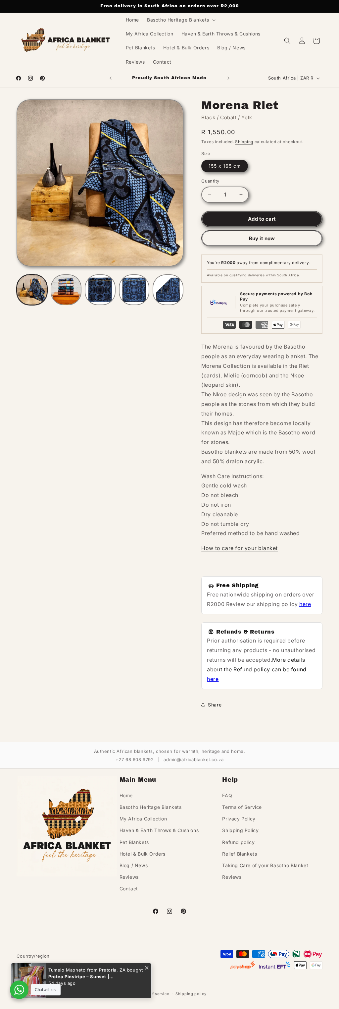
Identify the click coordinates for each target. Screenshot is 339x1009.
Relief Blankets (239, 854)
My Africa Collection (143, 818)
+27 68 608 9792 (135, 759)
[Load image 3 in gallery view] (100, 289)
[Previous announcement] (110, 78)
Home (126, 795)
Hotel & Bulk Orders (143, 854)
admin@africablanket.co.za (193, 759)
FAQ (227, 795)
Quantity (210, 181)
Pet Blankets (134, 842)
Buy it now (262, 238)
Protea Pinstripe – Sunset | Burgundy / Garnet (78, 976)
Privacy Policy (238, 818)
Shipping (244, 141)
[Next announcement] (228, 78)
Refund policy (238, 842)
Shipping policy (191, 993)
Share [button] (214, 704)
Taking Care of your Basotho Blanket (265, 865)
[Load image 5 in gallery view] (168, 289)
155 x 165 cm (225, 166)
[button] (180, 20)
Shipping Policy (240, 830)
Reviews (129, 877)
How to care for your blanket (239, 548)
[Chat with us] (19, 990)
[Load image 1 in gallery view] (32, 289)
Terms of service (153, 993)
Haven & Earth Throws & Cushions (159, 830)
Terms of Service (242, 807)
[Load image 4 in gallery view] (134, 289)
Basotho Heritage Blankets (151, 807)
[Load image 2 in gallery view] (66, 289)
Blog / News (134, 865)
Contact (129, 888)
